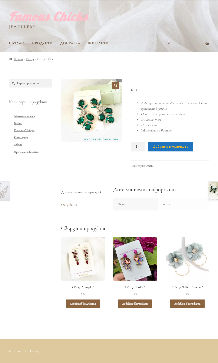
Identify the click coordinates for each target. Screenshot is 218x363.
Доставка (70, 43)
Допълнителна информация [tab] (80, 192)
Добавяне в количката (170, 146)
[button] (115, 85)
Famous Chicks (48, 16)
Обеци (30, 59)
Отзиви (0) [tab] (69, 205)
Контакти (98, 43)
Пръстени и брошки (26, 152)
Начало (16, 43)
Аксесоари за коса (24, 116)
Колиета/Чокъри (24, 130)
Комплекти (21, 137)
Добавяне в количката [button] (83, 303)
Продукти (42, 43)
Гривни (18, 123)
